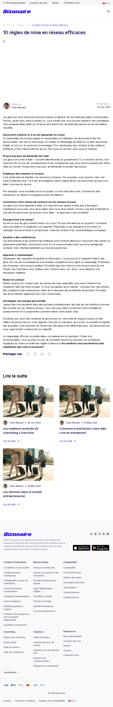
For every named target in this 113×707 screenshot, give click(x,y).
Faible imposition (42, 637)
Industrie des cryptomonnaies (41, 659)
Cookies (7, 700)
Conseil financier (71, 592)
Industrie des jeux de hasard (44, 643)
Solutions (38, 632)
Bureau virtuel (41, 562)
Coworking (9, 632)
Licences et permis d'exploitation (13, 590)
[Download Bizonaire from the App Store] (81, 548)
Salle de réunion (12, 647)
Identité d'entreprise (43, 606)
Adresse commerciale (44, 567)
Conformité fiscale (72, 572)
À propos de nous (38, 2)
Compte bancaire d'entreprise (12, 574)
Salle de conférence (14, 652)
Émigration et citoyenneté (46, 666)
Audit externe (70, 587)
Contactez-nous (71, 2)
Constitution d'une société (16, 567)
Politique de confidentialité (52, 700)
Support (67, 650)
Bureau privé (10, 642)
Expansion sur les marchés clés (46, 651)
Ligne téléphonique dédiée (43, 590)
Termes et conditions (25, 700)
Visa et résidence (12, 601)
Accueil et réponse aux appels (45, 582)
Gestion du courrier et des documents (46, 574)
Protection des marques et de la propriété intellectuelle (16, 617)
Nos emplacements (16, 2)
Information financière (73, 582)
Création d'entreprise (15, 562)
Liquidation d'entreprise (15, 625)
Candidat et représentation (17, 596)
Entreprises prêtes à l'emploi (13, 607)
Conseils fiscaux (71, 597)
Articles (55, 2)
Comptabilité (70, 562)
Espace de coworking (14, 637)
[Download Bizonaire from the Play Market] (100, 548)
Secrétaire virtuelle (43, 596)
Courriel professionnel (44, 611)
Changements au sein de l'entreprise (16, 582)
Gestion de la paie (72, 577)
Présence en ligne (42, 601)
